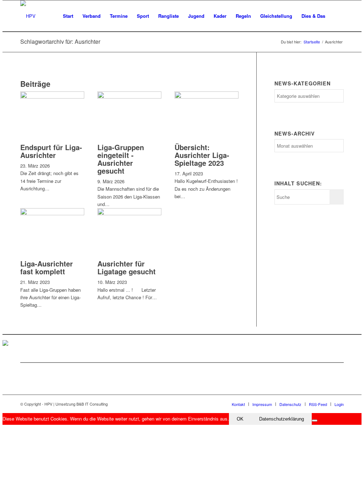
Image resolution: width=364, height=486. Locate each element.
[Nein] (314, 420)
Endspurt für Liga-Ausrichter (51, 151)
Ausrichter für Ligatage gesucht (126, 267)
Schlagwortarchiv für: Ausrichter (60, 41)
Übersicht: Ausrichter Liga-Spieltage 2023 (202, 155)
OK (240, 419)
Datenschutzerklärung (281, 419)
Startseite (312, 41)
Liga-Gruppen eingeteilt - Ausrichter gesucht (120, 159)
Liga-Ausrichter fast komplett (46, 267)
